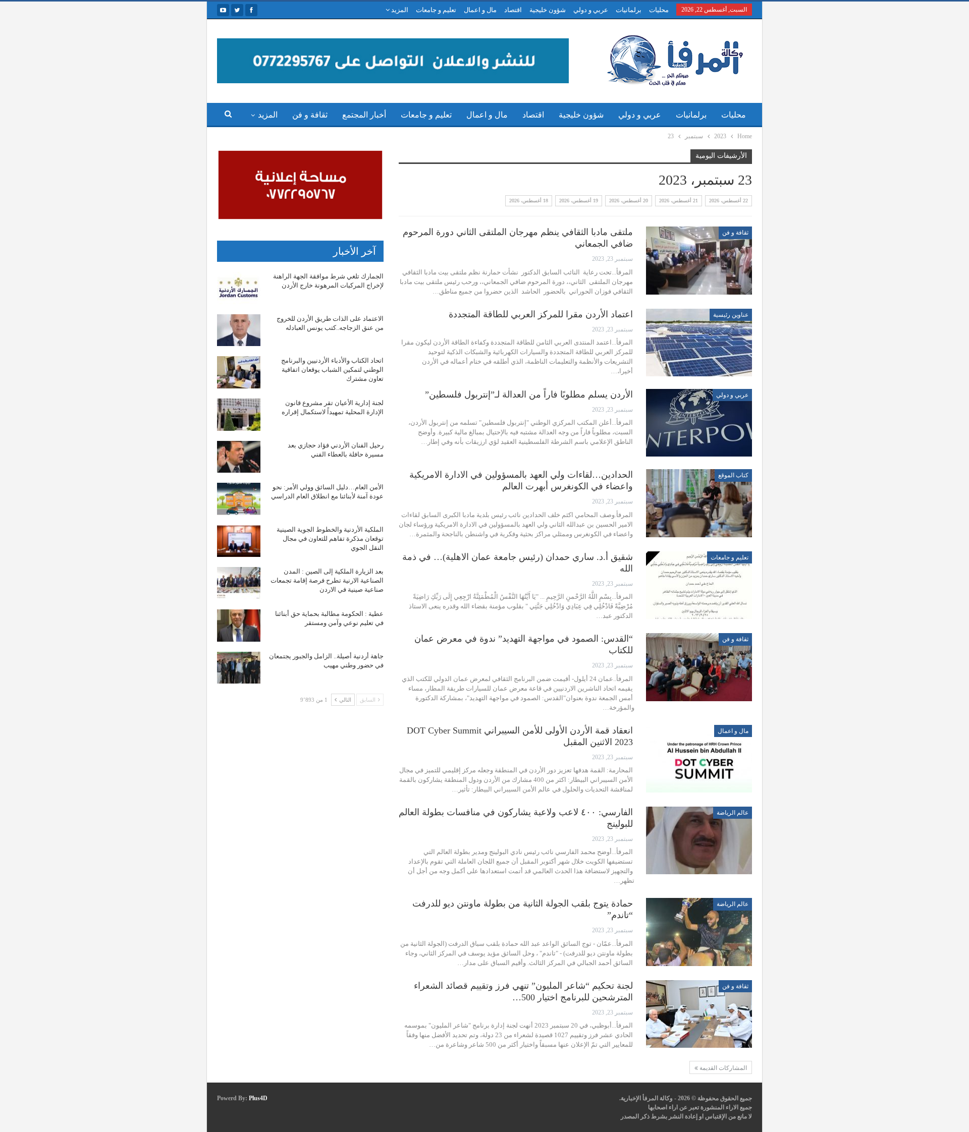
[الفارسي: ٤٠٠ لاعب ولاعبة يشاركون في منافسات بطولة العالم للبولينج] (699, 840)
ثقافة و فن (310, 114)
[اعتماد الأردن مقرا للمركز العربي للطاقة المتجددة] (699, 342)
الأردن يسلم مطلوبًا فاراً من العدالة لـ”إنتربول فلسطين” (529, 394)
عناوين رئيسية (730, 314)
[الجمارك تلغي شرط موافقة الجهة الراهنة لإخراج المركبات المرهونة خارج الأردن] (238, 288)
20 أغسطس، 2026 (628, 200)
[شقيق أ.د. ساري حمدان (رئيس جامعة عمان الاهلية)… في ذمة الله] (699, 585)
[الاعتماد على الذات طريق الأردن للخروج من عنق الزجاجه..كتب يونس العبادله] (238, 330)
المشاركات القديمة (722, 1067)
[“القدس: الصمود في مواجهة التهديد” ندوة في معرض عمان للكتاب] (699, 667)
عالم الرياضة (732, 812)
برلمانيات (628, 10)
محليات (659, 10)
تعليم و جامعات (436, 10)
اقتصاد (513, 10)
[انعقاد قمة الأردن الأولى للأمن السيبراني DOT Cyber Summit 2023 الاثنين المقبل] (699, 759)
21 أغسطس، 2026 (678, 200)
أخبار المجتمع (364, 114)
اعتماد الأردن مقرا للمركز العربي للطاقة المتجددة (541, 314)
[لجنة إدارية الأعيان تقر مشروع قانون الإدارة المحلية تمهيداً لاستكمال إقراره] (238, 415)
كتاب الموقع (733, 475)
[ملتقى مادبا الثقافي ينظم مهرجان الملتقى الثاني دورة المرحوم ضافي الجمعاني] (699, 260)
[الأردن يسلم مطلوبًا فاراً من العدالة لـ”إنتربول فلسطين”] (699, 423)
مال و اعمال (480, 10)
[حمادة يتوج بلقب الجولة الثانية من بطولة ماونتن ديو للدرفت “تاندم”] (699, 932)
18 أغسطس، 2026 (528, 200)
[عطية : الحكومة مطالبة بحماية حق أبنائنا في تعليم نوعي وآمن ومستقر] (238, 625)
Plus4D (258, 1098)
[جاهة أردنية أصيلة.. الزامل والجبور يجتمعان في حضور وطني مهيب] (238, 668)
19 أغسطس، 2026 (578, 200)
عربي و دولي (590, 10)
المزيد (399, 10)
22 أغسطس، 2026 (728, 200)
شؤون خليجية (547, 10)
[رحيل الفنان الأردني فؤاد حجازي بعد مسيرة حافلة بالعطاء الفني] (238, 457)
